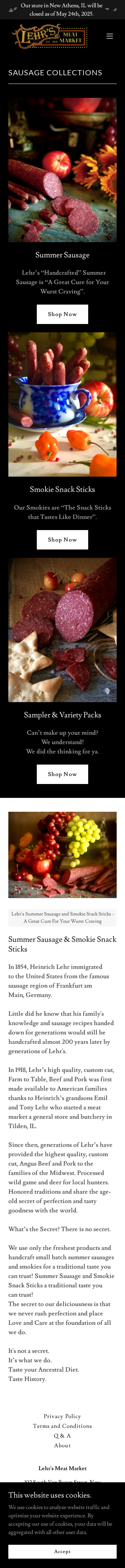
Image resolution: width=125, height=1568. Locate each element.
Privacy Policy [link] (62, 1416)
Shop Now (62, 314)
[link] (46, 36)
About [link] (62, 1445)
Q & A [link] (62, 1435)
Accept (62, 1551)
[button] (110, 36)
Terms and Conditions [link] (62, 1426)
